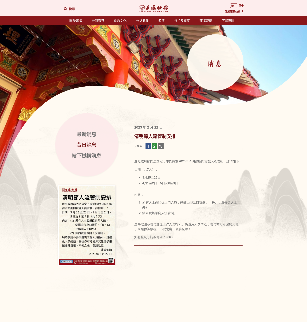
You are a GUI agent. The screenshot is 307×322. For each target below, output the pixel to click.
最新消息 (86, 134)
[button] (70, 9)
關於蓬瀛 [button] (75, 20)
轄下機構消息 (86, 155)
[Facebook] (148, 146)
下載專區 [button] (228, 20)
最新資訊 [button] (98, 20)
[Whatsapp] (154, 146)
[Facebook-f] (242, 11)
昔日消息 (86, 144)
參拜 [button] (161, 20)
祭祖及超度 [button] (182, 20)
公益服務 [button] (142, 20)
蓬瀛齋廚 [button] (206, 20)
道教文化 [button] (120, 20)
